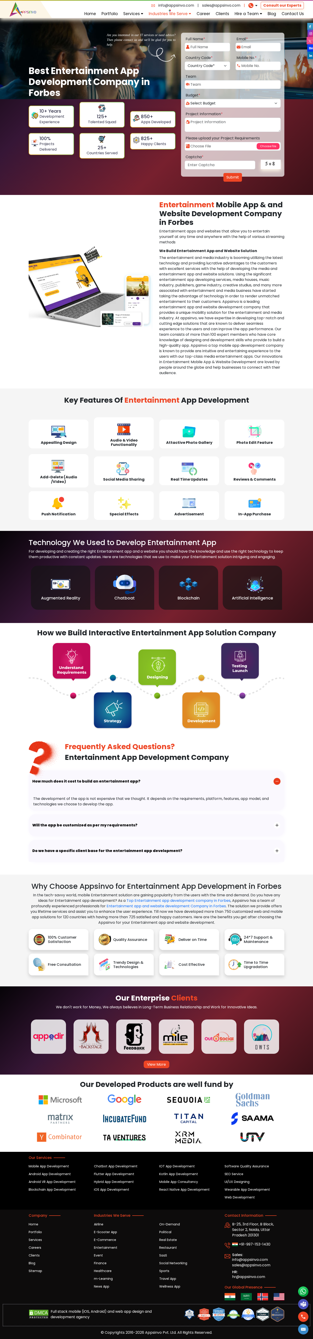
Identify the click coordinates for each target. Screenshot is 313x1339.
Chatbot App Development (115, 1166)
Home (90, 13)
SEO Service (234, 1174)
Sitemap (35, 1271)
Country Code (199, 57)
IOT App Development (177, 1166)
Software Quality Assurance (247, 1166)
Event (98, 1255)
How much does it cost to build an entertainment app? (86, 781)
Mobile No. (246, 57)
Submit (232, 177)
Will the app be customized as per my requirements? (84, 825)
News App (101, 1286)
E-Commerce (105, 1240)
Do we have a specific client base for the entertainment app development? (107, 850)
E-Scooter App (105, 1232)
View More (156, 1064)
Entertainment (105, 1247)
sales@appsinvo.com (221, 5)
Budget (193, 95)
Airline (98, 1224)
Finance (100, 1263)
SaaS (163, 1255)
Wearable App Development (247, 1189)
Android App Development (50, 1174)
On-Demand (169, 1224)
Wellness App (169, 1286)
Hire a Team (247, 13)
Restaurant (168, 1247)
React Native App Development (184, 1189)
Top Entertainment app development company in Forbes (178, 900)
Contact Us (293, 13)
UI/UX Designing (237, 1181)
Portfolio (110, 13)
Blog (272, 13)
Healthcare (103, 1271)
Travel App (167, 1278)
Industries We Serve (169, 13)
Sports (164, 1271)
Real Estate (168, 1240)
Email (242, 39)
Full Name (195, 39)
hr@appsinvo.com (248, 1276)
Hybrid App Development (114, 1181)
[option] (61, 587)
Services (132, 13)
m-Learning (103, 1278)
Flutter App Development (114, 1174)
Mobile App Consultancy (178, 1181)
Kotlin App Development (178, 1174)
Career (203, 13)
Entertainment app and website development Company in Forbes (166, 906)
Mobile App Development (49, 1166)
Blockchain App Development (52, 1189)
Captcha (194, 157)
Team (191, 76)
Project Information (204, 114)
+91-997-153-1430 (254, 1244)
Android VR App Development (52, 1181)
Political (165, 1232)
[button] (303, 1329)
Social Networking (173, 1263)
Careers (35, 1247)
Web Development (240, 1197)
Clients (222, 13)
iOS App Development (111, 1189)
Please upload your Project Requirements (223, 138)
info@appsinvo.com (176, 5)
